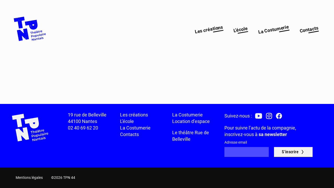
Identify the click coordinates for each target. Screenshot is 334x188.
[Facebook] (279, 116)
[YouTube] (258, 116)
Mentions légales (29, 177)
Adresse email (235, 142)
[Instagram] (269, 116)
